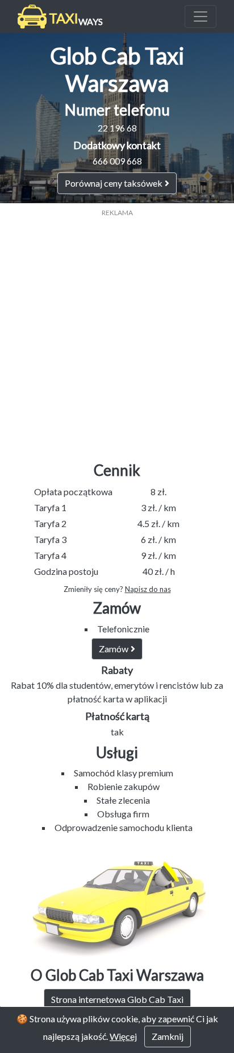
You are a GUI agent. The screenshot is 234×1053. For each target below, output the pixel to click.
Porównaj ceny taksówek (113, 183)
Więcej (123, 1036)
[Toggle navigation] (200, 16)
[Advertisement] (117, 335)
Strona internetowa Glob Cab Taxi (117, 999)
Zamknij (167, 1036)
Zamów (113, 648)
